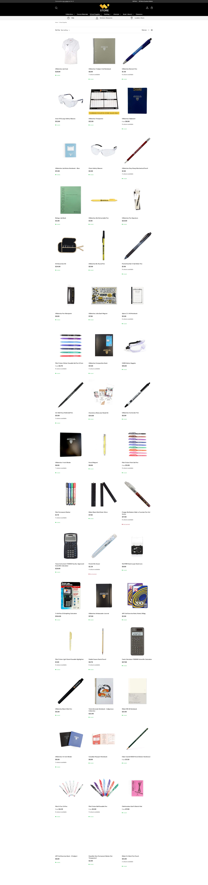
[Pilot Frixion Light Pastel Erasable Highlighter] (70, 641)
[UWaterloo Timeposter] (104, 100)
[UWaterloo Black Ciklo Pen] (70, 691)
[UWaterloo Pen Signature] (137, 200)
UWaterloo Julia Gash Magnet (98, 313)
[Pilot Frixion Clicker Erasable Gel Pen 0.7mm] (70, 345)
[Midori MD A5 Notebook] (137, 691)
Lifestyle (116, 14)
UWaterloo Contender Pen (130, 413)
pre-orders (65, 1)
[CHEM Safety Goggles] (137, 345)
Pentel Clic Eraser (94, 564)
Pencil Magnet (93, 462)
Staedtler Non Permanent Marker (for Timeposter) (101, 857)
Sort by (57, 30)
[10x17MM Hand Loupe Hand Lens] (137, 545)
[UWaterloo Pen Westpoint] (70, 295)
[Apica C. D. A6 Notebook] (137, 295)
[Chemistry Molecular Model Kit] (104, 395)
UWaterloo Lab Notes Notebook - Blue (67, 168)
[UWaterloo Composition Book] (104, 345)
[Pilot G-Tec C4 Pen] (70, 788)
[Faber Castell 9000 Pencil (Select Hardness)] (137, 738)
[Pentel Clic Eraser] (104, 545)
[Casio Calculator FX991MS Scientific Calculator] (137, 641)
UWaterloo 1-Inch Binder (63, 462)
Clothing (106, 14)
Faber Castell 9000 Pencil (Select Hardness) (136, 757)
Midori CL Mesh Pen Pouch (130, 856)
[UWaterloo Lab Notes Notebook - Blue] (70, 150)
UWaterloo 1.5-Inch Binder (63, 757)
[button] (152, 8)
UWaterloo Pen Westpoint (63, 313)
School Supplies (95, 14)
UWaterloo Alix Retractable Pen (99, 218)
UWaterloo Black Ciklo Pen (63, 709)
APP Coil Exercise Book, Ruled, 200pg (134, 613)
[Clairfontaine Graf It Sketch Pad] (137, 788)
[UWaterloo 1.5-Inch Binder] (70, 738)
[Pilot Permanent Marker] (70, 494)
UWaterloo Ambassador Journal (99, 613)
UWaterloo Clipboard (128, 119)
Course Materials (82, 14)
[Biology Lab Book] (70, 200)
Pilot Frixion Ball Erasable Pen (98, 806)
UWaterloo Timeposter (96, 119)
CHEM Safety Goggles (129, 363)
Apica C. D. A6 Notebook (129, 313)
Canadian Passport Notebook (98, 757)
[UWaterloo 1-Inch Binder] (70, 444)
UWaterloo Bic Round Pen (97, 264)
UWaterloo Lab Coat (61, 69)
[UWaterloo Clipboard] (137, 100)
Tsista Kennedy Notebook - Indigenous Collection (101, 710)
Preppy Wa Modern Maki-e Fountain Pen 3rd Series (136, 513)
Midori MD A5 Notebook (129, 709)
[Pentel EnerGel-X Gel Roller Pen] (137, 245)
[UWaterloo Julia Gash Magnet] (104, 295)
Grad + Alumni (127, 14)
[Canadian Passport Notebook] (104, 738)
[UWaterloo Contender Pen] (137, 395)
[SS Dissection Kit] (70, 245)
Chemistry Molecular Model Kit (98, 413)
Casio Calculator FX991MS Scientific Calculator (137, 659)
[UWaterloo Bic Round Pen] (104, 245)
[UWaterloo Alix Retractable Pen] (104, 200)
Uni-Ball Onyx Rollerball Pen (64, 413)
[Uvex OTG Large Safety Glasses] (70, 100)
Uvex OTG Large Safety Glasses (65, 119)
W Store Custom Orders (146, 1)
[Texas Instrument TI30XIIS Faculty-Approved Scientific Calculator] (70, 545)
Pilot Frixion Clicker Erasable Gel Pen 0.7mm (69, 363)
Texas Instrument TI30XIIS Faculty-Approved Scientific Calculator (69, 565)
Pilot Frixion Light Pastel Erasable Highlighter (69, 659)
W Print (135, 1)
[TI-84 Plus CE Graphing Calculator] (70, 595)
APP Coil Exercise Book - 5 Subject (66, 856)
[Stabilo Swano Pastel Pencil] (104, 641)
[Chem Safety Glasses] (104, 150)
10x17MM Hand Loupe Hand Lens (132, 564)
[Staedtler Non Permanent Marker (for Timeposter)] (104, 838)
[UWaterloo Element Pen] (137, 51)
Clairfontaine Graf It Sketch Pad (132, 806)
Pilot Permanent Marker (62, 512)
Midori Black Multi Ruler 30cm (98, 512)
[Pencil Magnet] (104, 444)
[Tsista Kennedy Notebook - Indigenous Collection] (104, 691)
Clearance (139, 14)
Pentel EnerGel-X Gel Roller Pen (132, 264)
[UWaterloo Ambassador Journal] (104, 595)
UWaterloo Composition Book (98, 363)
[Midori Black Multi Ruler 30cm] (104, 494)
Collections (69, 14)
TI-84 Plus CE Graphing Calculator (66, 613)
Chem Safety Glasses (95, 168)
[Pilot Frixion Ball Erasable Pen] (104, 788)
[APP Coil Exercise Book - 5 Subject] (70, 838)
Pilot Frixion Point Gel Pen (130, 462)
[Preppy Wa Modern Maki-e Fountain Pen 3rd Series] (137, 494)
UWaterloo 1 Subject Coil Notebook (100, 69)
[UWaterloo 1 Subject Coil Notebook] (104, 51)
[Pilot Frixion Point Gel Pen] (137, 444)
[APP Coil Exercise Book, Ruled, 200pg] (137, 595)
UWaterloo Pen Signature (130, 218)
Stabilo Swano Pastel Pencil (97, 659)
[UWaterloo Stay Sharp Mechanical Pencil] (137, 150)
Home (56, 22)
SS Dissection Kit (60, 264)
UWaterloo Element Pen (129, 69)
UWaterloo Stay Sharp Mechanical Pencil (135, 168)
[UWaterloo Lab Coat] (70, 51)
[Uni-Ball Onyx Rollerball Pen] (70, 395)
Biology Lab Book (60, 218)
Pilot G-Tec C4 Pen (61, 806)
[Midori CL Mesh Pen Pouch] (137, 838)
